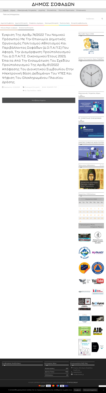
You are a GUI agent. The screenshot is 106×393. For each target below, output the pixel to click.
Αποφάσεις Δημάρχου (36, 23)
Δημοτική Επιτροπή (21, 23)
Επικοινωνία (81, 10)
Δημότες (42, 10)
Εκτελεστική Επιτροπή (26, 28)
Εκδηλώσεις (56, 375)
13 (91, 212)
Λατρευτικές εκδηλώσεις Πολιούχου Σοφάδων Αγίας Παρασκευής (89, 184)
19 (87, 215)
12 (87, 212)
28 (95, 218)
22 (98, 215)
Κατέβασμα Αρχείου (39, 100)
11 (83, 212)
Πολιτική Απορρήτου (11, 14)
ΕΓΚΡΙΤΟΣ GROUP (72, 382)
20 (91, 215)
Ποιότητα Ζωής (65, 23)
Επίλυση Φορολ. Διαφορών (9, 28)
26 (87, 218)
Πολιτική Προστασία (66, 10)
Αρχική (5, 10)
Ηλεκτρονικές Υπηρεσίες (26, 10)
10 (80, 212)
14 (94, 212)
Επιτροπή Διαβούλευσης (79, 23)
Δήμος (12, 10)
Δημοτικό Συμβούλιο (7, 23)
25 (84, 218)
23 (102, 215)
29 (98, 218)
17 (80, 215)
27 (91, 218)
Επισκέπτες (51, 10)
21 (95, 215)
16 (102, 212)
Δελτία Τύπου (56, 372)
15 (98, 212)
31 (80, 221)
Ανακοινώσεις (56, 368)
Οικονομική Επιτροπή (51, 23)
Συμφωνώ (77, 390)
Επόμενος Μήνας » (97, 227)
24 (80, 218)
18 (84, 215)
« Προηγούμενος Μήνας (87, 224)
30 (102, 218)
